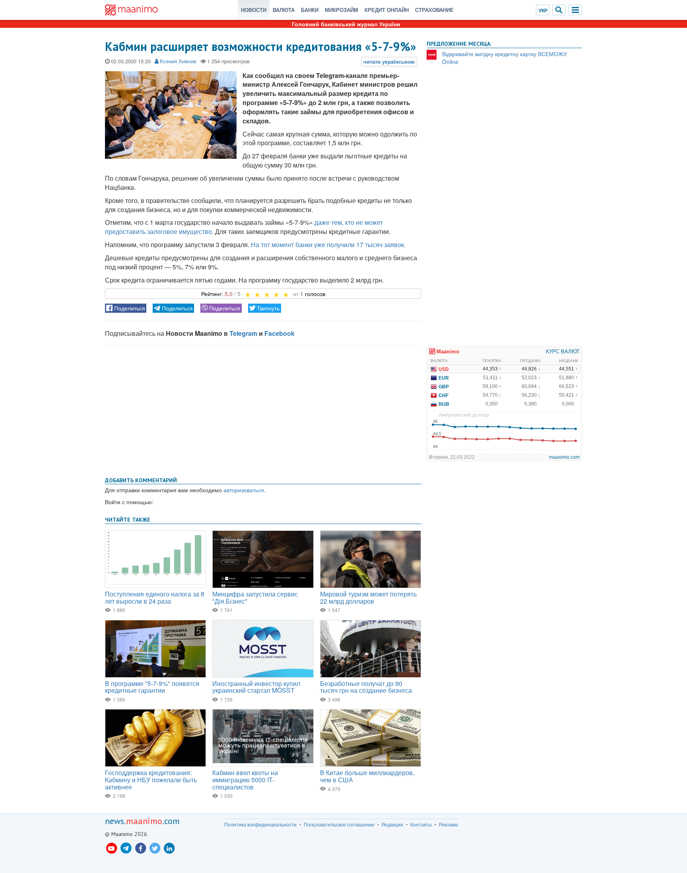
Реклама (448, 824)
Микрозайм (341, 10)
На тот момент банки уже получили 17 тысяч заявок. (328, 244)
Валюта (284, 10)
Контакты (421, 824)
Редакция (392, 824)
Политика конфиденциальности (260, 824)
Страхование (434, 10)
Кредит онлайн (387, 10)
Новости (253, 10)
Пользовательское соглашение (339, 824)
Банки (309, 10)
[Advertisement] (263, 410)
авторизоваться (243, 490)
